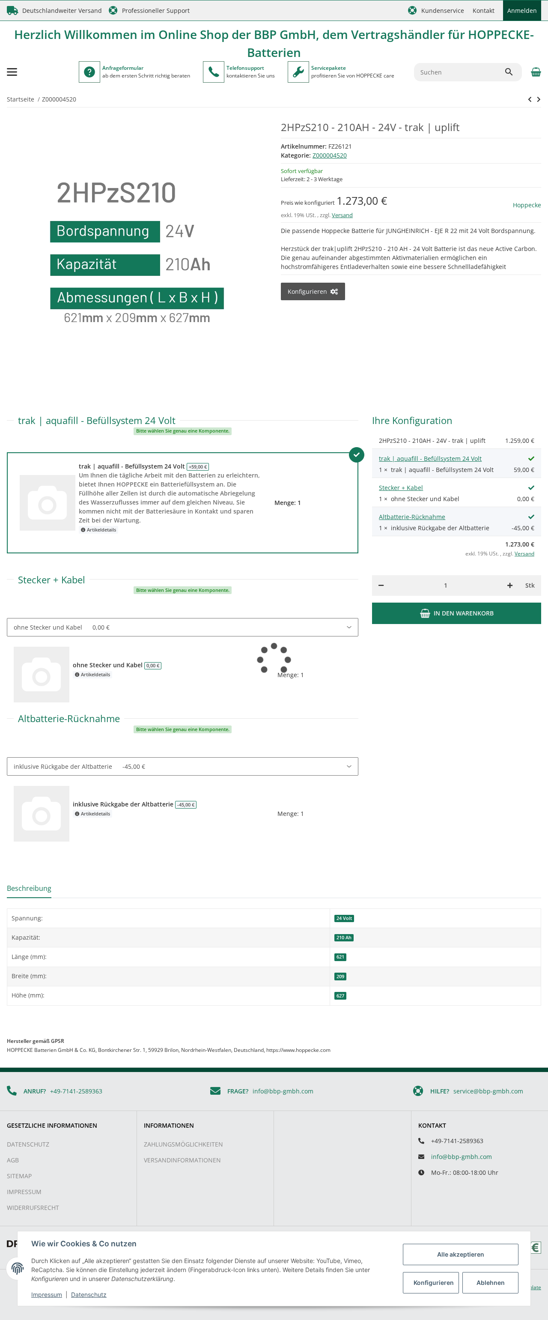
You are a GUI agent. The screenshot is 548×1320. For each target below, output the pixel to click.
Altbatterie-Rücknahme (412, 517)
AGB (13, 1160)
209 (340, 977)
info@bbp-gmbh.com (283, 1091)
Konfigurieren (434, 1282)
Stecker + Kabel (401, 488)
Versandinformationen (182, 1160)
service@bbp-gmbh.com (488, 1091)
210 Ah (344, 938)
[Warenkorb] (535, 72)
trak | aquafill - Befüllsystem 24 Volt (430, 458)
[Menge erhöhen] (510, 585)
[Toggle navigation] (12, 72)
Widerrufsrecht (33, 1208)
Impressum (24, 1192)
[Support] (213, 72)
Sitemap (19, 1176)
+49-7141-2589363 (76, 1091)
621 (340, 957)
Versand (342, 215)
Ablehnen (491, 1282)
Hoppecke (527, 205)
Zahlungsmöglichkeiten (183, 1144)
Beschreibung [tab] (29, 888)
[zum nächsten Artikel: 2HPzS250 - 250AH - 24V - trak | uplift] (529, 99)
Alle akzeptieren (460, 1254)
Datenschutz (28, 1144)
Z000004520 (330, 155)
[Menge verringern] (381, 585)
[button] (436, 10)
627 (340, 996)
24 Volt (344, 918)
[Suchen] (513, 72)
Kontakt (483, 10)
